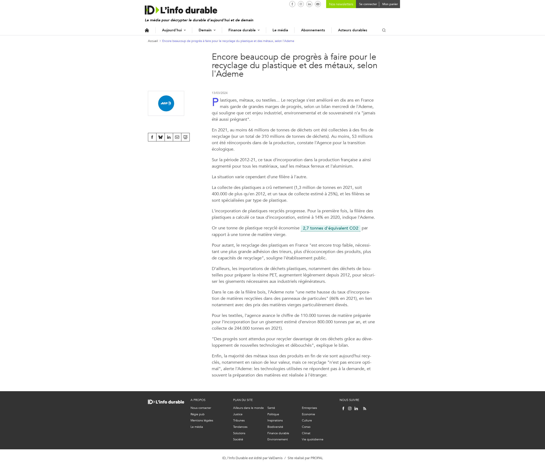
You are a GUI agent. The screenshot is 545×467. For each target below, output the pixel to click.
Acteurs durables (352, 30)
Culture (307, 420)
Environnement (277, 439)
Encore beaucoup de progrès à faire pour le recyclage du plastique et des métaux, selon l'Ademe (228, 41)
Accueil (147, 30)
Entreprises (309, 408)
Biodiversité (275, 427)
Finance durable (242, 30)
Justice (237, 414)
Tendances (240, 427)
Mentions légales (202, 420)
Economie (308, 414)
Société (238, 439)
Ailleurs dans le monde (248, 408)
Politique (273, 414)
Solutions (239, 433)
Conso (306, 427)
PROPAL (317, 458)
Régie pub (198, 414)
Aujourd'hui (172, 30)
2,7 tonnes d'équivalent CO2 (329, 228)
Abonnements (313, 30)
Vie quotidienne (312, 439)
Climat (306, 433)
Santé (271, 408)
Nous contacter (201, 408)
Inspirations (275, 420)
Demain (205, 30)
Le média (280, 30)
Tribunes (239, 420)
